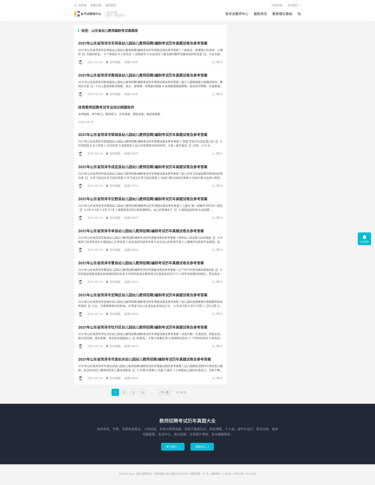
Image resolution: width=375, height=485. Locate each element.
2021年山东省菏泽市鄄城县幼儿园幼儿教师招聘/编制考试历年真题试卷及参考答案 (142, 75)
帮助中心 (202, 446)
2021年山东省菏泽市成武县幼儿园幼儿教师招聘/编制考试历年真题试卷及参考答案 (142, 167)
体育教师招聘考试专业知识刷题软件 (106, 107)
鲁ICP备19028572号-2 (178, 473)
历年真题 (113, 62)
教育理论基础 (282, 14)
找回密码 (110, 5)
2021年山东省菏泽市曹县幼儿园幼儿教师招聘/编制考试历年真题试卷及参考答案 (141, 263)
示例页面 (276, 5)
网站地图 (159, 473)
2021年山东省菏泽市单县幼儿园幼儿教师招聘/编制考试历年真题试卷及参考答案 (141, 231)
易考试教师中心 (88, 14)
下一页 (165, 392)
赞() (217, 62)
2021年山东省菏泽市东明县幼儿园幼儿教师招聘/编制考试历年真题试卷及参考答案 (142, 43)
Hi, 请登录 (80, 5)
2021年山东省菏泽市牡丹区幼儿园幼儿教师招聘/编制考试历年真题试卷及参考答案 (142, 327)
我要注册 (95, 5)
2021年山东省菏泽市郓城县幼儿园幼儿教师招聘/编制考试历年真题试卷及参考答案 (142, 135)
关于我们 (173, 446)
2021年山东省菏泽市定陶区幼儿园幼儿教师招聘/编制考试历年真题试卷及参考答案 (142, 295)
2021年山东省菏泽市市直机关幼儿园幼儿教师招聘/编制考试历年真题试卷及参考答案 (144, 359)
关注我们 (293, 5)
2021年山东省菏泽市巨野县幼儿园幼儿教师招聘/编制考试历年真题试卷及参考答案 (142, 199)
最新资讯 (260, 14)
